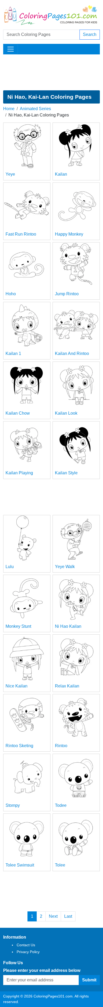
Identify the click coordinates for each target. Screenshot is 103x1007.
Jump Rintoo (67, 294)
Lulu (10, 566)
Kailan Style (66, 473)
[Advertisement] (51, 72)
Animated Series (35, 108)
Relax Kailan (67, 686)
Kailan (61, 174)
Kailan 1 (13, 353)
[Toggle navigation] (10, 49)
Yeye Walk (65, 566)
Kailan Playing (19, 473)
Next (53, 916)
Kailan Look (66, 413)
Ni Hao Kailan (68, 626)
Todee (61, 805)
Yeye (10, 174)
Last (68, 916)
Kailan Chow (18, 413)
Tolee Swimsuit (20, 865)
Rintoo (61, 745)
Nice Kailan (16, 686)
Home (9, 108)
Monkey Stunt (18, 626)
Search (89, 34)
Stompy (13, 805)
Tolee (60, 865)
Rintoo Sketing (19, 745)
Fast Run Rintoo (21, 234)
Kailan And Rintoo (72, 353)
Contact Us (26, 945)
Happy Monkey (69, 234)
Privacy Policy (28, 952)
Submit (89, 980)
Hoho (11, 294)
